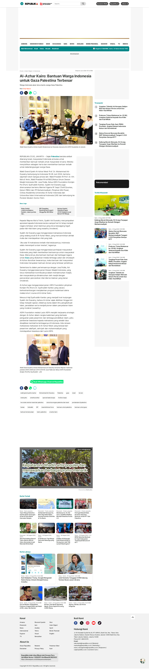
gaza (67, 393)
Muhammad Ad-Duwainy (46, 393)
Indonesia (37, 71)
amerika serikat (34, 397)
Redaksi (37, 646)
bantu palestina (41, 412)
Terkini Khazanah (101, 193)
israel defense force (48, 407)
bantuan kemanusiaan (27, 412)
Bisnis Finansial (92, 44)
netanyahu (23, 397)
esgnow (104, 44)
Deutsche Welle (102, 4)
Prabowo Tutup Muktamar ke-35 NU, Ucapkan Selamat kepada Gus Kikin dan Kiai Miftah (113, 117)
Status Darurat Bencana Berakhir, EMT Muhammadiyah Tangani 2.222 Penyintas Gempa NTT (113, 135)
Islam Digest (28, 71)
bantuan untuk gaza (81, 407)
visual (112, 44)
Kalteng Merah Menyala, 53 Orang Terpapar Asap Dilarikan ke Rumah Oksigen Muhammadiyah (112, 144)
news (72, 44)
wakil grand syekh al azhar (28, 393)
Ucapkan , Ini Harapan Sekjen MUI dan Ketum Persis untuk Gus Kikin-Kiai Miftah (113, 108)
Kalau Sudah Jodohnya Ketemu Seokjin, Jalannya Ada (28, 211)
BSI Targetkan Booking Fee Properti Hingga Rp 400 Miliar (46, 210)
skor (48, 44)
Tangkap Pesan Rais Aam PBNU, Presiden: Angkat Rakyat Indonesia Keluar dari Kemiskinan (112, 126)
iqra (65, 44)
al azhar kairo (53, 412)
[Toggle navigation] (22, 3)
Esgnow (22, 633)
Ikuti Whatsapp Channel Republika (48, 382)
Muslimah (55, 48)
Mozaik (47, 48)
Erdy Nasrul (27, 88)
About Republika (25, 646)
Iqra (36, 625)
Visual (37, 633)
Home (21, 71)
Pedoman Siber (54, 646)
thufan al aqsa (62, 397)
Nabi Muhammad (27, 48)
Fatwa (42, 48)
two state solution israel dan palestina (31, 402)
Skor (50, 622)
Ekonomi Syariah (36, 44)
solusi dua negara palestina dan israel (58, 402)
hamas (22, 407)
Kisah (36, 48)
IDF (37, 407)
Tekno (37, 631)
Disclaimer (23, 648)
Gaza (27, 258)
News (22, 628)
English (51, 633)
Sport (51, 628)
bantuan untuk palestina (64, 407)
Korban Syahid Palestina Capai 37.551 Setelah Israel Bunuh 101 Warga (64, 211)
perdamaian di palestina (79, 402)
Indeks (125, 44)
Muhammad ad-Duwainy (46, 367)
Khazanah (23, 625)
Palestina (55, 156)
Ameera (22, 622)
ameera (24, 44)
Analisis (37, 628)
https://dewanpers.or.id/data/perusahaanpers (36, 659)
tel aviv (81, 393)
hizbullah (30, 407)
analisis (80, 44)
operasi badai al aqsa (49, 397)
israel (74, 393)
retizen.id (125, 4)
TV (119, 44)
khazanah (57, 44)
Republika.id (114, 4)
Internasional (24, 631)
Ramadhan (38, 636)
